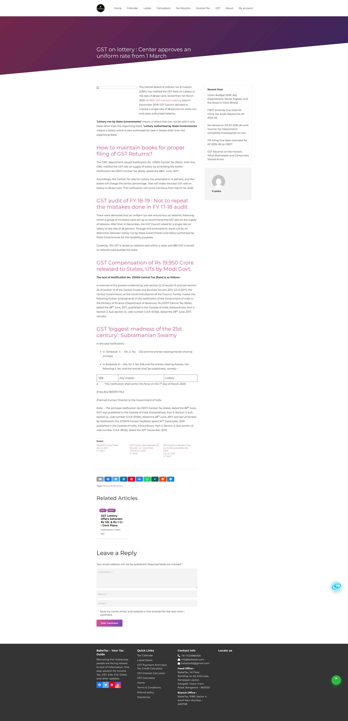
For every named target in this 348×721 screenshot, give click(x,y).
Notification (116, 485)
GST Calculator (146, 678)
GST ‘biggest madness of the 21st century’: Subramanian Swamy (139, 332)
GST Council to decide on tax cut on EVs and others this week (176, 448)
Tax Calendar (145, 655)
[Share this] (108, 479)
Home (141, 682)
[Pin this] (131, 479)
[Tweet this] (115, 479)
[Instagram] (118, 685)
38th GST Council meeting (165, 100)
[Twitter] (106, 685)
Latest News (144, 660)
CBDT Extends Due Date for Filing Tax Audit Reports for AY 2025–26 (225, 114)
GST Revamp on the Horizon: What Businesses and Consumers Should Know (228, 155)
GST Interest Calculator (151, 673)
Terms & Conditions (149, 687)
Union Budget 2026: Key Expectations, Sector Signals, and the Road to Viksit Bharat (227, 99)
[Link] (101, 8)
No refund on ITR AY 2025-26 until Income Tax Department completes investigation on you (227, 129)
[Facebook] (100, 685)
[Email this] (100, 479)
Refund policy (145, 692)
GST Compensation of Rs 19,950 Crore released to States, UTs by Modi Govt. (145, 265)
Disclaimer (143, 697)
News (106, 485)
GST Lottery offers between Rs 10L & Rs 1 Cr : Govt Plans (112, 520)
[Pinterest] (112, 685)
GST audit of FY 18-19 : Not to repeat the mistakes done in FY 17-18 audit (142, 203)
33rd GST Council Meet (107, 445)
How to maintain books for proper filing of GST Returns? (141, 150)
